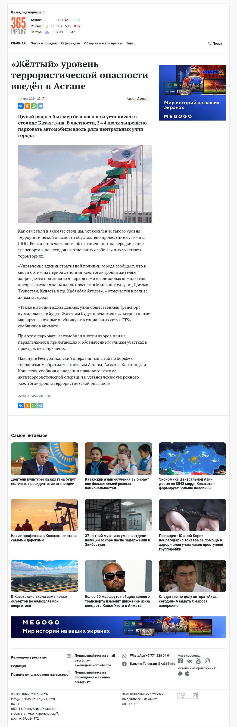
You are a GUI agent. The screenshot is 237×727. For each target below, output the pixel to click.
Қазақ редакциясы (26, 12)
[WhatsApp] (34, 106)
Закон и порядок (44, 43)
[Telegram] (40, 106)
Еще (129, 43)
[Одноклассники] (27, 106)
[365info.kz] (20, 25)
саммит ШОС (41, 396)
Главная (18, 43)
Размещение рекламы (29, 657)
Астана (23, 396)
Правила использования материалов (35, 674)
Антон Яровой (138, 98)
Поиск (217, 43)
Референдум (71, 43)
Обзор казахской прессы (103, 43)
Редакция (19, 666)
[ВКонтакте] (21, 106)
